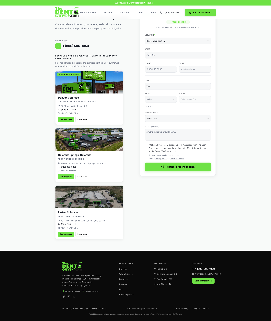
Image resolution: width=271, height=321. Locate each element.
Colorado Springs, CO (167, 274)
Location (150, 35)
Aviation (108, 12)
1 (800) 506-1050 (76, 46)
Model (183, 93)
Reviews (123, 284)
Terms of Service (177, 158)
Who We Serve (88, 12)
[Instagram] (68, 296)
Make (148, 93)
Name (148, 49)
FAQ (141, 12)
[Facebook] (63, 296)
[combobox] (178, 41)
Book (153, 12)
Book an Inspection (202, 12)
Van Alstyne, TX (164, 284)
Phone (148, 63)
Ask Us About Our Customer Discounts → (135, 3)
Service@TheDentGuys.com (208, 274)
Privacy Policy (161, 158)
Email (182, 63)
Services (123, 269)
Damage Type (151, 112)
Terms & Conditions (200, 309)
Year (148, 80)
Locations (125, 12)
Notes (152, 127)
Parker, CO (162, 269)
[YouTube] (74, 296)
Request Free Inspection (180, 166)
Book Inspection (126, 294)
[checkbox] (146, 145)
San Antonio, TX (164, 279)
